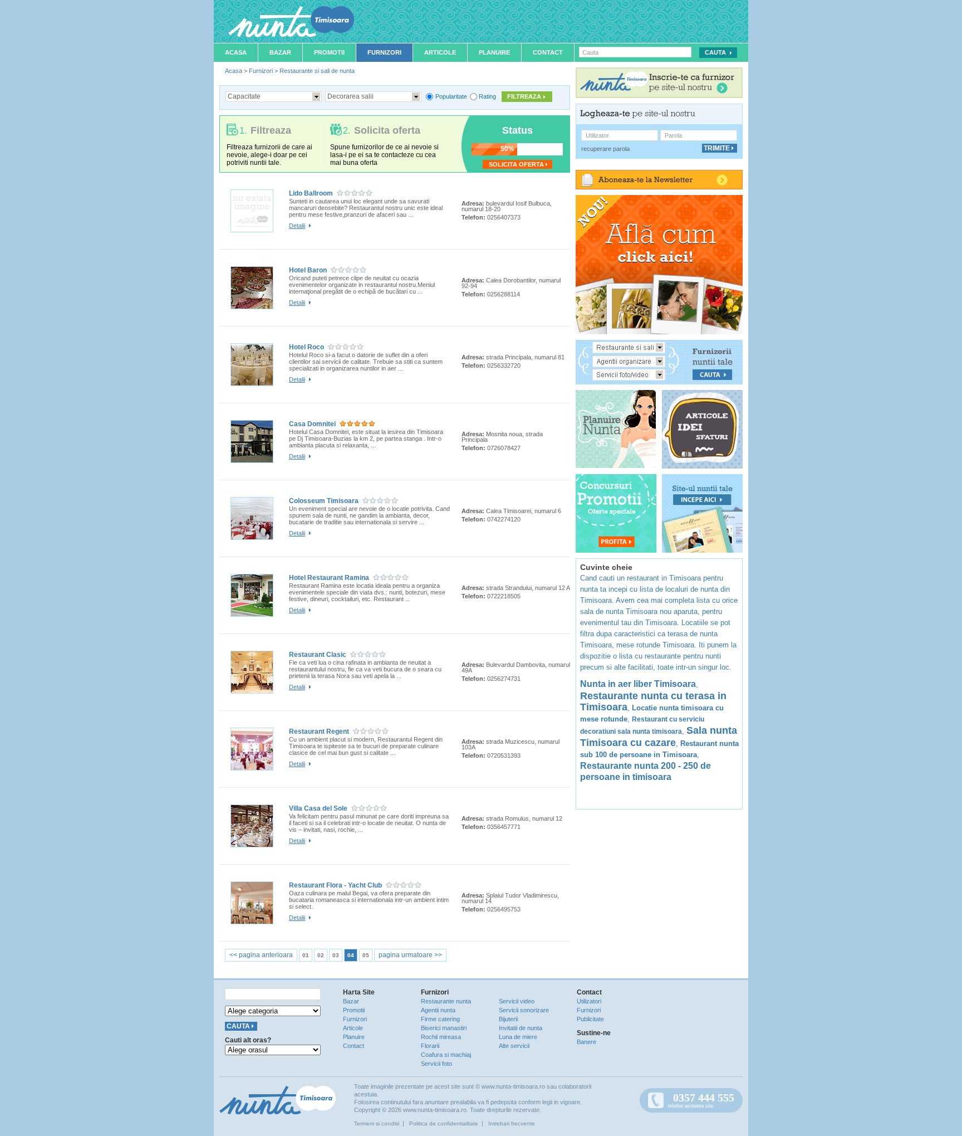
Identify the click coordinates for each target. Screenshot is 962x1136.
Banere (586, 1042)
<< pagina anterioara (261, 955)
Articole (440, 52)
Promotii (329, 52)
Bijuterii (508, 1019)
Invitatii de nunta (520, 1028)
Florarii (430, 1045)
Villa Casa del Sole (318, 808)
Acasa (236, 52)
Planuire (494, 52)
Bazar (280, 52)
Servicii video (516, 1001)
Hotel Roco (306, 347)
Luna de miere (518, 1036)
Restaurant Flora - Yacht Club (335, 885)
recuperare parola (605, 148)
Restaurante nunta (446, 1001)
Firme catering (440, 1019)
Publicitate (590, 1019)
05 (365, 955)
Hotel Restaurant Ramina (329, 578)
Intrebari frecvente (511, 1123)
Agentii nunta (438, 1010)
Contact (548, 52)
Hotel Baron (308, 270)
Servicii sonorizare (524, 1010)
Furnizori (384, 52)
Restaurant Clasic (317, 655)
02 (320, 955)
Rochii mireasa (441, 1036)
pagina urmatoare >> (410, 955)
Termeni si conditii (376, 1123)
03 (335, 955)
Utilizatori (589, 1001)
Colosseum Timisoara (324, 501)
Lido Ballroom (311, 193)
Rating (487, 96)
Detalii (297, 225)
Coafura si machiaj (446, 1054)
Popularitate (451, 96)
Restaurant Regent (319, 731)
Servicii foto (436, 1063)
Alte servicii (514, 1045)
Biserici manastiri (444, 1028)
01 (305, 955)
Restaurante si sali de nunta (317, 70)
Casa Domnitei (312, 424)
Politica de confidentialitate (443, 1123)
